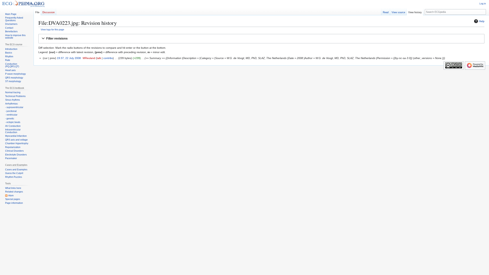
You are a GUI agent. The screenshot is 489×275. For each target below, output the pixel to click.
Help (481, 21)
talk (99, 58)
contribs (108, 58)
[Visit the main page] (23, 4)
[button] (261, 38)
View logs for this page (52, 29)
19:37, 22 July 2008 (69, 58)
